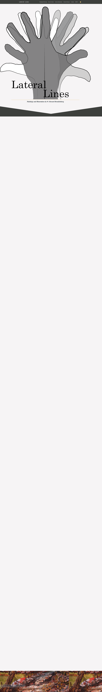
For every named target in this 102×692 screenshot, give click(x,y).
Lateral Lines (24, 2)
